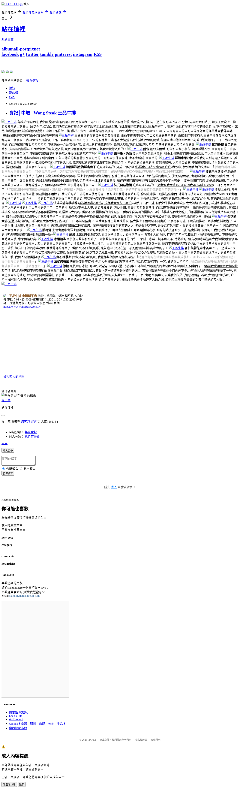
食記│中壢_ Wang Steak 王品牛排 (42, 112)
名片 (12, 97)
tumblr (47, 54)
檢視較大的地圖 (13, 376)
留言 (34, 421)
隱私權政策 (141, 739)
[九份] (11, 71)
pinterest (63, 54)
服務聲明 (155, 739)
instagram (82, 54)
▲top (5, 443)
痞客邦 (25, 421)
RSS (98, 54)
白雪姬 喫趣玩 (18, 712)
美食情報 (32, 80)
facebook (10, 54)
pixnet (34, 49)
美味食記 (31, 432)
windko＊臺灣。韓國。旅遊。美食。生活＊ (37, 723)
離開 (21, 784)
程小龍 (6, 400)
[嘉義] (7, 71)
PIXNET (92, 739)
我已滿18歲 (9, 784)
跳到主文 (8, 39)
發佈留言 (8, 473)
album (8, 49)
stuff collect (16, 719)
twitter (32, 54)
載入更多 (8, 450)
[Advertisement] (45, 62)
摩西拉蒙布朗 (18, 728)
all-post (21, 49)
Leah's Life (15, 716)
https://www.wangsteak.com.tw (22, 306)
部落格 (13, 92)
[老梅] (3, 71)
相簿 (12, 88)
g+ (22, 54)
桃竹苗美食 (32, 436)
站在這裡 (14, 29)
